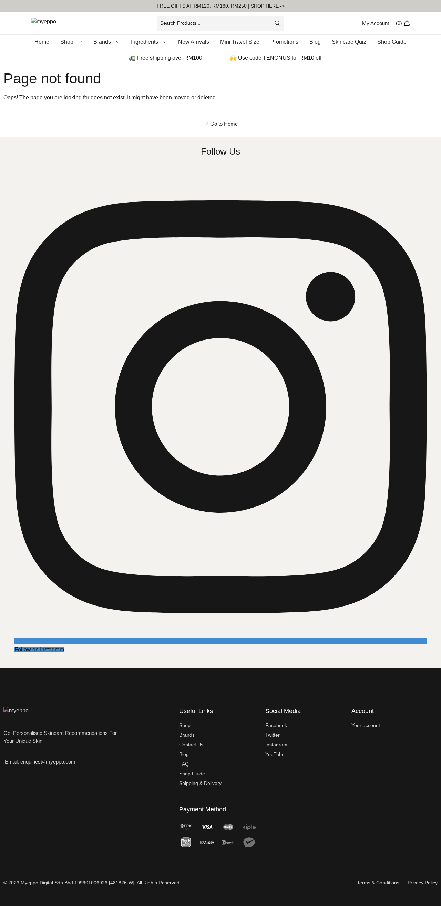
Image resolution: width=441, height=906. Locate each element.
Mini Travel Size (239, 42)
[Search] (277, 23)
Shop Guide (392, 42)
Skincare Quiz (349, 42)
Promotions (284, 42)
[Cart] (403, 23)
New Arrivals (193, 42)
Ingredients (144, 42)
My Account (375, 23)
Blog (315, 42)
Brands (102, 42)
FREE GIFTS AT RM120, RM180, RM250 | (221, 6)
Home (41, 42)
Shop (66, 42)
